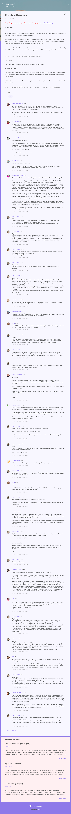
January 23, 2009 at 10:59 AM (20, 345)
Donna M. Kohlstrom (17, 103)
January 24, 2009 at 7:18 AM (20, 564)
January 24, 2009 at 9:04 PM (20, 687)
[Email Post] (9, 93)
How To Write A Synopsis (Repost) (17, 744)
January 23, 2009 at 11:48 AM (20, 421)
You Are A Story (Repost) (14, 784)
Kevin (13, 598)
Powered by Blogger (36, 806)
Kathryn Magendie (17, 569)
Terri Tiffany (15, 121)
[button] (65, 14)
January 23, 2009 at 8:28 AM (20, 155)
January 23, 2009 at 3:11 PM (20, 526)
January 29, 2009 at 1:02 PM (20, 726)
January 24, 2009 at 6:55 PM (20, 669)
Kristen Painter (16, 300)
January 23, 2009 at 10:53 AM (20, 330)
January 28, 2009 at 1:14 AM (20, 710)
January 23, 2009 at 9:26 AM (20, 244)
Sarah (13, 323)
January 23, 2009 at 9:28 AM (20, 257)
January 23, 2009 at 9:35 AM (20, 295)
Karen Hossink (16, 460)
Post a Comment (11, 730)
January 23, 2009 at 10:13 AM (20, 318)
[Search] (69, 4)
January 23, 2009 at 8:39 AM (20, 170)
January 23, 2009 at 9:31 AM (20, 270)
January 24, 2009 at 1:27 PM (20, 652)
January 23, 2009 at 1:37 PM (20, 507)
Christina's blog (48, 23)
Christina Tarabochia (17, 692)
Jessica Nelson (16, 216)
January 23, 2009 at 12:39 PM (20, 439)
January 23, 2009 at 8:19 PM (20, 554)
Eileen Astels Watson (18, 175)
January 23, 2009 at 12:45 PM (20, 465)
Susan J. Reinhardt (17, 375)
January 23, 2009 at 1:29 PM (20, 492)
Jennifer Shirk (16, 160)
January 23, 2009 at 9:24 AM (20, 226)
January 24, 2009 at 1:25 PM (20, 634)
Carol (13, 657)
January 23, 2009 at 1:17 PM (20, 477)
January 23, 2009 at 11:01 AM (20, 358)
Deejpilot (39, 809)
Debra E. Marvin (16, 405)
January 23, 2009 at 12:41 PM (20, 455)
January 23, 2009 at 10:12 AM (20, 306)
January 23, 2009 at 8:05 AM (20, 133)
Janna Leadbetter (17, 138)
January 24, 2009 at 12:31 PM (20, 593)
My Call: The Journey (13, 764)
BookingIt (10, 4)
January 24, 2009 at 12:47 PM (20, 611)
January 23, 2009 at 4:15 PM (20, 538)
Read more (62, 758)
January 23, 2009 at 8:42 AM (20, 211)
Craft (10, 96)
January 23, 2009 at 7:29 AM (20, 116)
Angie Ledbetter (16, 311)
